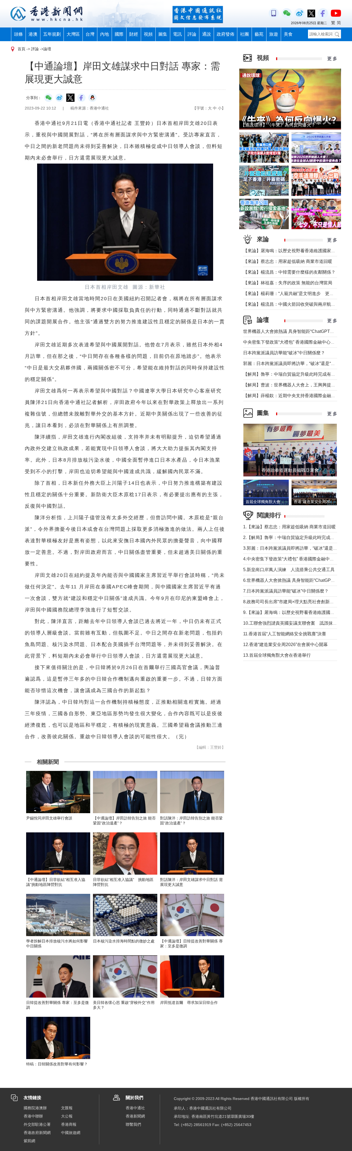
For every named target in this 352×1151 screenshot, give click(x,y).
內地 (104, 34)
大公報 (67, 1116)
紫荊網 (29, 1141)
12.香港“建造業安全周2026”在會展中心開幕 (285, 644)
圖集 (162, 34)
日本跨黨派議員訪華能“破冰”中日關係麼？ (284, 352)
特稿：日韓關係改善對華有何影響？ (57, 1064)
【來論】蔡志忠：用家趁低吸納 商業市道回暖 (287, 261)
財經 (133, 34)
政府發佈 (225, 34)
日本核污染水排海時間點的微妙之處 (124, 941)
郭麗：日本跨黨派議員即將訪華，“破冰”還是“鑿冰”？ (294, 363)
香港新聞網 (135, 1116)
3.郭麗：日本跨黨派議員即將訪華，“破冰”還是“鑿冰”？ (296, 548)
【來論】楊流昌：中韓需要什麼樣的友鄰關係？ (289, 272)
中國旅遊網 (70, 1132)
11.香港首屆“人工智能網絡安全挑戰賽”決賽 (284, 633)
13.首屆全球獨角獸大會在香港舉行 (277, 655)
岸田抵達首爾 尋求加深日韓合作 (189, 1002)
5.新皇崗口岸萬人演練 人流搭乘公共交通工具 (289, 569)
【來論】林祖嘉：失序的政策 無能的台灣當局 (287, 282)
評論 (192, 34)
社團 (244, 34)
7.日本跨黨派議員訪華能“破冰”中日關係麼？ (286, 591)
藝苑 (259, 34)
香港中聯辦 (33, 1116)
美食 (288, 34)
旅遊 (273, 34)
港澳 (33, 34)
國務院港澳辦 (35, 1108)
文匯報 (67, 1108)
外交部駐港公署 (37, 1124)
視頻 (148, 34)
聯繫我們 (133, 1124)
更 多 (332, 58)
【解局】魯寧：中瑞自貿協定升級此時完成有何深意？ (296, 374)
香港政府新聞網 (37, 1132)
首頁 (21, 49)
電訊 (177, 34)
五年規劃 (52, 34)
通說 (206, 34)
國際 (119, 34)
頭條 (18, 34)
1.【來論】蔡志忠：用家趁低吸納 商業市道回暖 (289, 526)
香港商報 (68, 1124)
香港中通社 (135, 1108)
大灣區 (73, 34)
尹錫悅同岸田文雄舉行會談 (49, 818)
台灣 (90, 34)
